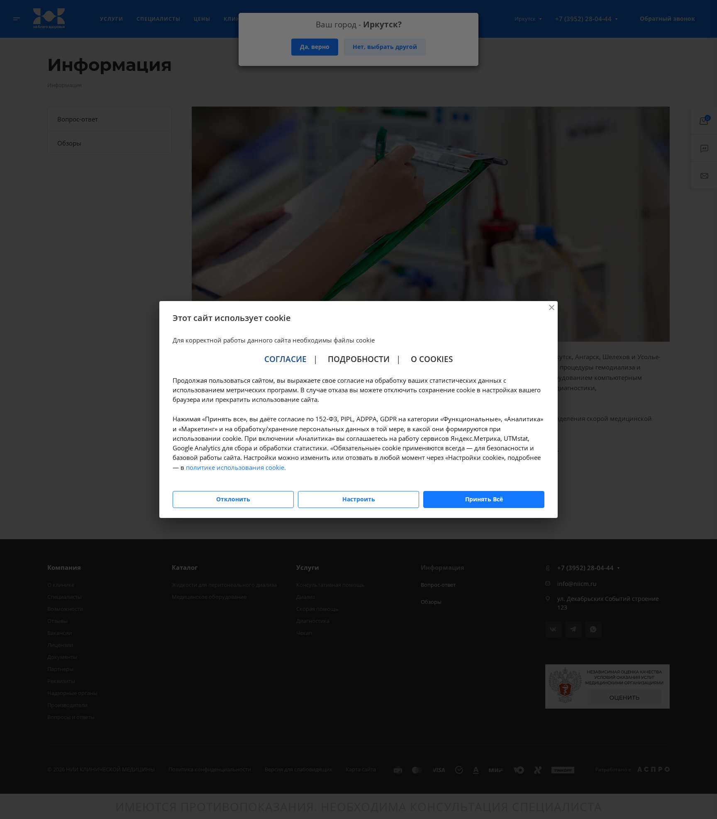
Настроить (358, 499)
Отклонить (233, 499)
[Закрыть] (551, 307)
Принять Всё (484, 499)
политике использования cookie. (236, 467)
